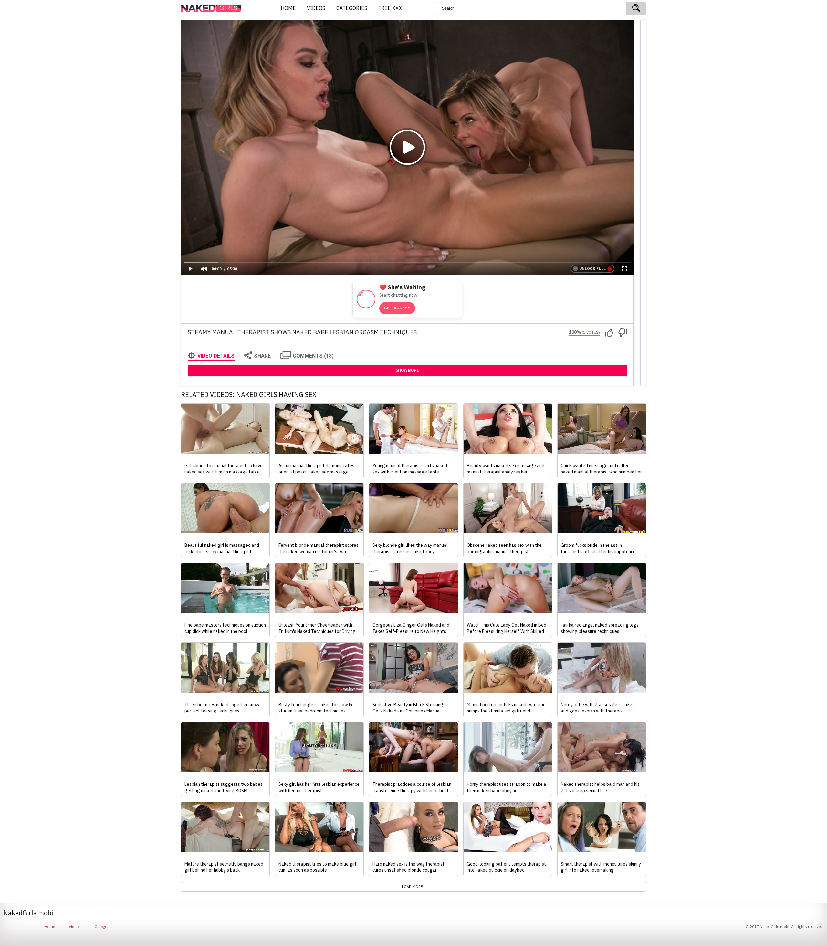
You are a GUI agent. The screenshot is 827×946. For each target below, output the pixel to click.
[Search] (636, 8)
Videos (75, 926)
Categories (104, 926)
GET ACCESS (397, 308)
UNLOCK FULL (592, 268)
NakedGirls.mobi (213, 8)
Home (50, 926)
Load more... (413, 886)
